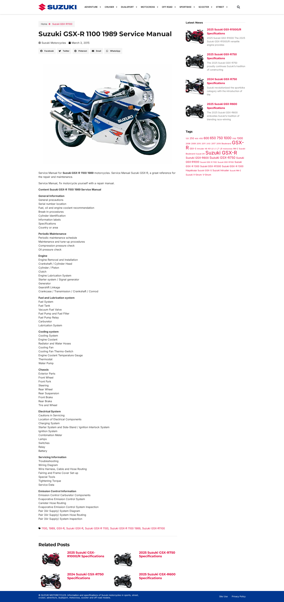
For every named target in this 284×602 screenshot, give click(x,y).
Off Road (167, 7)
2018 (218, 143)
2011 (204, 143)
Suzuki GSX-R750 (222, 158)
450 (201, 138)
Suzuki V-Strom (194, 174)
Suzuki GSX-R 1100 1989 (125, 528)
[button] (238, 7)
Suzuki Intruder (221, 170)
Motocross (148, 7)
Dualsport (127, 7)
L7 (218, 149)
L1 (215, 149)
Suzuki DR (200, 154)
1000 (227, 138)
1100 (44, 528)
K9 (209, 149)
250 (192, 138)
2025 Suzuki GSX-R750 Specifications (157, 554)
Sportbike (185, 7)
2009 (193, 143)
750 (220, 138)
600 (206, 138)
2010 (199, 143)
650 (213, 138)
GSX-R (61, 528)
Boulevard (226, 143)
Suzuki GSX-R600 (197, 157)
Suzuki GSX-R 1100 (96, 528)
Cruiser (109, 7)
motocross (227, 149)
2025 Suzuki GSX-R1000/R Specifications (85, 554)
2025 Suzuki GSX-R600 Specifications (157, 576)
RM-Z (235, 149)
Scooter (204, 7)
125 (187, 138)
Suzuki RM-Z (235, 170)
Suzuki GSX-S (205, 170)
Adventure (91, 7)
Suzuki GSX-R (74, 528)
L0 (212, 149)
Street (220, 7)
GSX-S (193, 148)
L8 (221, 148)
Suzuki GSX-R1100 (62, 24)
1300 (240, 138)
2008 (188, 143)
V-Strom (207, 174)
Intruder (200, 149)
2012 (208, 144)
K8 (206, 149)
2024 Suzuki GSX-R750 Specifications (85, 576)
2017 (213, 143)
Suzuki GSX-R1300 (210, 166)
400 (196, 139)
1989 (52, 528)
